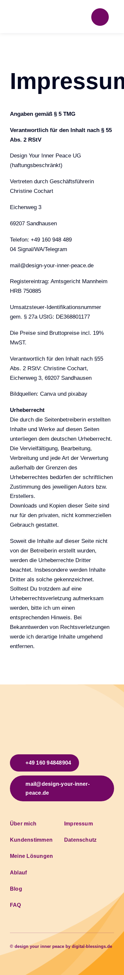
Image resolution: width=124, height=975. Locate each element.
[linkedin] (33, 952)
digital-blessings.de (92, 946)
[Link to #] (100, 17)
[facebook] (12, 952)
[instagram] (22, 952)
